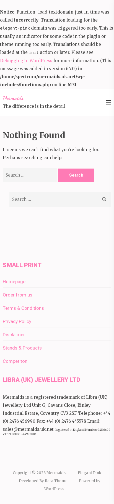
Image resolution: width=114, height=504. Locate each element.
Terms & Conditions (23, 308)
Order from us (17, 295)
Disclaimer (14, 334)
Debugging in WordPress (26, 60)
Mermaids (13, 98)
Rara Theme (56, 481)
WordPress (54, 489)
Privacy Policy (17, 321)
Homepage (14, 281)
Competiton (15, 361)
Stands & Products (22, 348)
